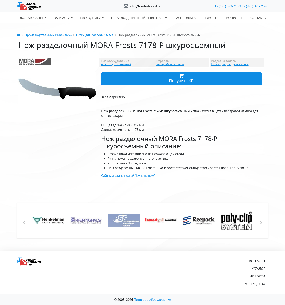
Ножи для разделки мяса (94, 35)
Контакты (258, 18)
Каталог (258, 268)
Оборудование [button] (31, 18)
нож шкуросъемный (116, 64)
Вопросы (234, 18)
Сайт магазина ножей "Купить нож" (128, 175)
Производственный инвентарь (48, 35)
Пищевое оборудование (152, 299)
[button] (92, 76)
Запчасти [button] (62, 18)
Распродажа (185, 18)
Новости (211, 18)
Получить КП (181, 80)
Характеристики (113, 97)
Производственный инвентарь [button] (137, 18)
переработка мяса (170, 64)
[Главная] (57, 6)
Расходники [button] (90, 18)
